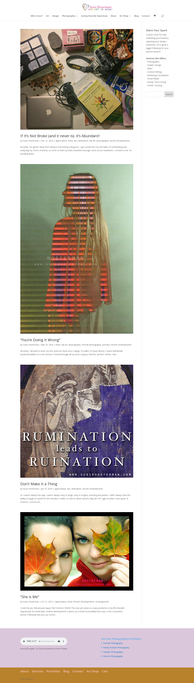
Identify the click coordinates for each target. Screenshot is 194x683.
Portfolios (53, 671)
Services (37, 671)
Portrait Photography (113, 643)
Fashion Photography (113, 652)
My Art (92, 140)
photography (102, 140)
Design (55, 16)
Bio (75, 140)
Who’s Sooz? (37, 16)
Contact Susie (152, 34)
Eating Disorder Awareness (94, 16)
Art (47, 16)
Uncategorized (102, 601)
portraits (106, 344)
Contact (146, 16)
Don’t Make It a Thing (38, 483)
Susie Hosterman (31, 140)
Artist (70, 140)
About (24, 671)
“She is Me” (29, 596)
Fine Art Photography (113, 656)
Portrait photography (91, 344)
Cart (105, 671)
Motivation (83, 140)
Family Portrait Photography (116, 647)
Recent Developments (119, 140)
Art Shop (124, 16)
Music (113, 16)
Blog (136, 16)
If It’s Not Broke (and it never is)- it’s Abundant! (60, 135)
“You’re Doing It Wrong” (40, 339)
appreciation (61, 140)
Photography (68, 16)
